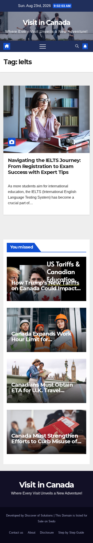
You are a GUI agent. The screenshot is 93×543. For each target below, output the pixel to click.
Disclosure (47, 532)
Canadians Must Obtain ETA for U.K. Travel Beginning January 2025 (43, 390)
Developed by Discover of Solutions (30, 515)
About (31, 532)
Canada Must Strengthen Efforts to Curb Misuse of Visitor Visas (44, 441)
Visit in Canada (46, 22)
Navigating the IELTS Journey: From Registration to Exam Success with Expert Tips (44, 166)
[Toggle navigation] (43, 46)
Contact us (16, 532)
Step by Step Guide (71, 532)
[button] (77, 46)
